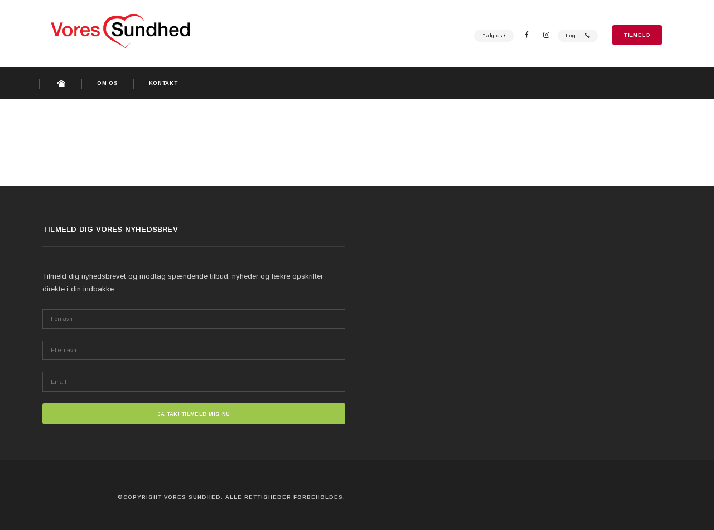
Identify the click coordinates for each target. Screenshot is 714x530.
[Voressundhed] (145, 28)
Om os (107, 83)
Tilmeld (637, 35)
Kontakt (163, 83)
